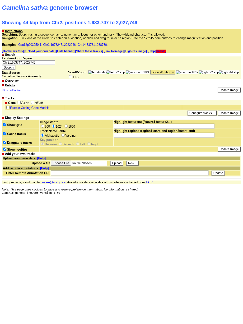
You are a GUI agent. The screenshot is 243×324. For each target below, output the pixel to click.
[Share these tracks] (89, 51)
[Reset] (161, 51)
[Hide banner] (65, 51)
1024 (59, 126)
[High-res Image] (135, 51)
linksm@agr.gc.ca (53, 182)
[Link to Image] (114, 51)
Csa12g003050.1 (29, 44)
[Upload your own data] (40, 51)
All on (25, 103)
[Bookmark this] (13, 51)
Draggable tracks (19, 142)
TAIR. (150, 182)
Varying (70, 135)
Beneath (68, 144)
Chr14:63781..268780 (92, 44)
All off (39, 103)
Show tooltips (17, 149)
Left (82, 144)
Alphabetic (52, 135)
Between (51, 144)
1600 (71, 126)
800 (47, 126)
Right (94, 144)
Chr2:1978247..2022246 (59, 44)
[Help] (152, 51)
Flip (76, 77)
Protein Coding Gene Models (30, 108)
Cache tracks (16, 134)
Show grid (14, 125)
